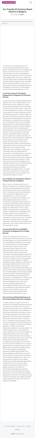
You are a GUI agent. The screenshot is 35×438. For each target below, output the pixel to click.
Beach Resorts (11, 21)
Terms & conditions (9, 426)
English (17, 429)
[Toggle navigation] (31, 2)
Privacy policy (21, 426)
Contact (28, 426)
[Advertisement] (17, 45)
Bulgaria (4, 21)
